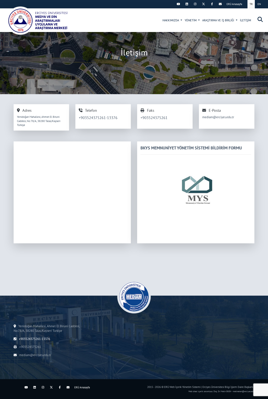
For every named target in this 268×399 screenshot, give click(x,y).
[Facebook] (212, 4)
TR (251, 4)
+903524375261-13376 (98, 117)
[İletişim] (42, 20)
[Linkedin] (187, 4)
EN (259, 4)
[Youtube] (178, 4)
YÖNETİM (191, 20)
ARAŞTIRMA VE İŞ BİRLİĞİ (218, 20)
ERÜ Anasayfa (234, 4)
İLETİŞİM (245, 20)
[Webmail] (220, 4)
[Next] (170, 4)
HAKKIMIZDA (171, 20)
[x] (203, 4)
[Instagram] (195, 4)
